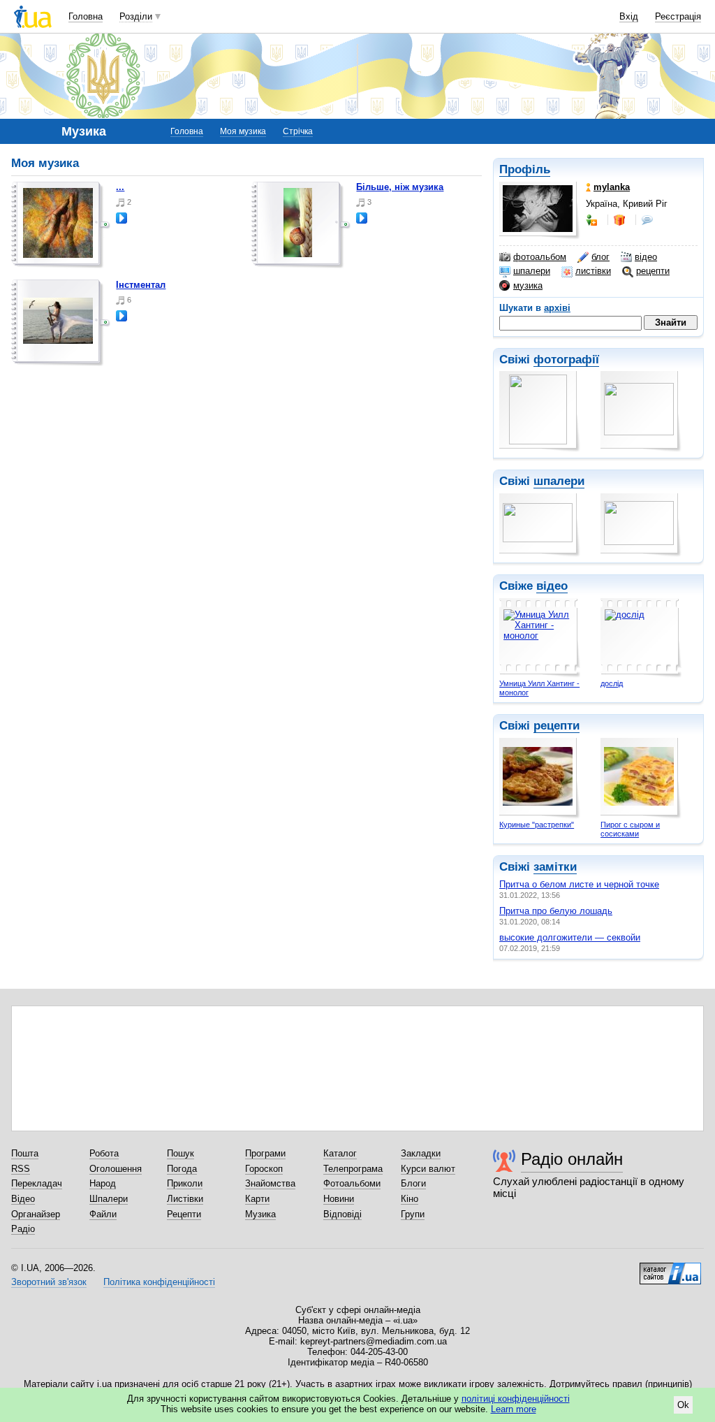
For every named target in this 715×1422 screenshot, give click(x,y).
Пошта (24, 1153)
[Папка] (60, 225)
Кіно (409, 1199)
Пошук (180, 1153)
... (120, 187)
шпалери (531, 271)
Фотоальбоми (352, 1183)
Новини (338, 1199)
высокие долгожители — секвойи (569, 937)
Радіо (23, 1229)
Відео (23, 1199)
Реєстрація (678, 16)
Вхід (628, 16)
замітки (555, 866)
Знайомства (270, 1183)
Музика (260, 1214)
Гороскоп (264, 1168)
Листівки (185, 1199)
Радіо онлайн (572, 1158)
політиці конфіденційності (516, 1398)
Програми (265, 1153)
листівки (593, 271)
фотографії (566, 359)
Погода (182, 1168)
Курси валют (428, 1168)
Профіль (524, 169)
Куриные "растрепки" (536, 824)
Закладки (421, 1153)
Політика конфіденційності (159, 1282)
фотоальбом (539, 257)
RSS (20, 1168)
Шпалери (108, 1199)
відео (646, 257)
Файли (103, 1214)
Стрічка (298, 131)
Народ (102, 1183)
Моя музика (243, 131)
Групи (413, 1214)
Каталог (340, 1153)
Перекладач (36, 1183)
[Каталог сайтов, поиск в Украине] (670, 1268)
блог (600, 257)
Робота (104, 1153)
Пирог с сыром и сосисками (630, 829)
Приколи (184, 1183)
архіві (557, 308)
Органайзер (35, 1214)
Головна (85, 16)
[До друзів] (593, 220)
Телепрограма (353, 1168)
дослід (611, 683)
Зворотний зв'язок (49, 1282)
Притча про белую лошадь (555, 911)
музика (528, 285)
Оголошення (115, 1168)
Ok (683, 1405)
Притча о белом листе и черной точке (579, 884)
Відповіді (342, 1214)
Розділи (135, 16)
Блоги (413, 1183)
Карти (257, 1199)
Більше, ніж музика (399, 187)
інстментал (140, 285)
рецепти (653, 271)
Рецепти (184, 1214)
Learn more (513, 1409)
